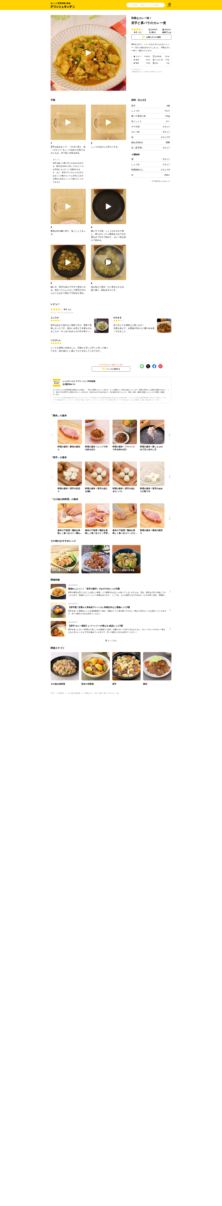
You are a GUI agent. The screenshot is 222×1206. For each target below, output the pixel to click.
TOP (52, 693)
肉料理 (61, 693)
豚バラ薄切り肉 (138, 116)
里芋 (133, 106)
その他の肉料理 (74, 693)
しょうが (135, 111)
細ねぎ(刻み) (137, 142)
